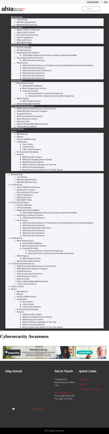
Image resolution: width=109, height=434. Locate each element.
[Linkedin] (6, 377)
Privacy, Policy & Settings (90, 389)
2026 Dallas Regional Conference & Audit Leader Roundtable (49, 55)
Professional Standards (27, 152)
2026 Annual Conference (33, 60)
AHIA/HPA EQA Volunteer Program (32, 111)
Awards (20, 154)
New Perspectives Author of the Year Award (42, 170)
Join (106, 2)
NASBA (82, 384)
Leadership (22, 142)
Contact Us (84, 379)
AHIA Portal (93, 2)
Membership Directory (27, 25)
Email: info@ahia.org (63, 393)
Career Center (17, 129)
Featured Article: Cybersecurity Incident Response (51, 96)
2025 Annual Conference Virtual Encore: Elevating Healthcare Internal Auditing (57, 65)
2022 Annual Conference (33, 78)
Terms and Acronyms (26, 126)
